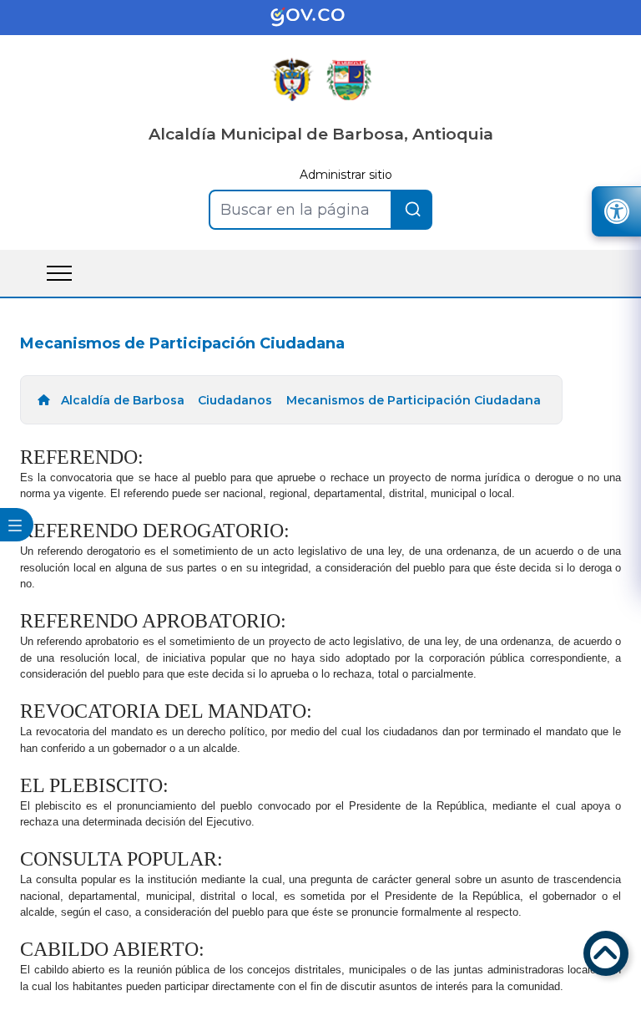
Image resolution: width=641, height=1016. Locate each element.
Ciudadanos (235, 400)
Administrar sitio (346, 174)
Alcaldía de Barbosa (122, 400)
